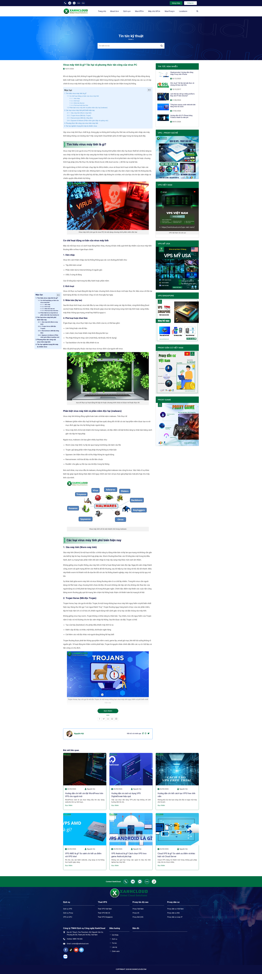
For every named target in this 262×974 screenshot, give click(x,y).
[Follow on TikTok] (71, 949)
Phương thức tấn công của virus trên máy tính (46, 341)
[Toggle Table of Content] (57, 295)
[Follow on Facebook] (65, 949)
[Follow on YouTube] (76, 949)
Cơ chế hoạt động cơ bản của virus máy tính (49, 301)
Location (182, 11)
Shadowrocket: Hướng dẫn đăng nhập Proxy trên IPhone (181, 73)
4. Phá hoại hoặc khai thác (50, 310)
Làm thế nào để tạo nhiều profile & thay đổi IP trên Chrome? (182, 95)
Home (130, 39)
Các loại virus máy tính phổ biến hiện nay (46, 319)
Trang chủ (102, 11)
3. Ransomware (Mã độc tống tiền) (49, 332)
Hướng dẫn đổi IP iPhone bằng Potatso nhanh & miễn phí (181, 116)
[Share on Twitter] (104, 719)
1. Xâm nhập (46, 304)
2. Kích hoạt (46, 306)
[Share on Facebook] (100, 719)
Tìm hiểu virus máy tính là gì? (47, 298)
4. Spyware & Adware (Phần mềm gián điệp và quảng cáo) (49, 336)
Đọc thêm (68, 805)
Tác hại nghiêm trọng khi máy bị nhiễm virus (47, 346)
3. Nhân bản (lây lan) (49, 308)
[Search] (197, 11)
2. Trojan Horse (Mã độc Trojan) (48, 327)
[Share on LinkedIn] (116, 719)
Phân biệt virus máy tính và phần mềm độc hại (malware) (49, 314)
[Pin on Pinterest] (112, 719)
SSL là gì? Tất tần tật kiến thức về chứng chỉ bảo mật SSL (182, 84)
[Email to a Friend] (108, 719)
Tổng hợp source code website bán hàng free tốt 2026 (182, 106)
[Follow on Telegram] (81, 949)
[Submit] (161, 46)
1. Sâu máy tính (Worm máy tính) (49, 323)
